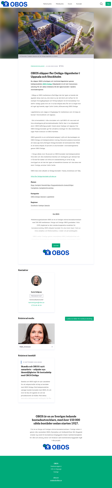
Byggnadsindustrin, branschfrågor (62, 185)
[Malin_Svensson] (36, 333)
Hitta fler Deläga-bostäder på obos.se (43, 176)
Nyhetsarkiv (47, 4)
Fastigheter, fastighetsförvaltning (42, 188)
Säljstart (43, 197)
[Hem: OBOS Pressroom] (14, 4)
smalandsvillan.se (56, 480)
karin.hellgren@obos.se (36, 302)
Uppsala (47, 205)
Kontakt (79, 4)
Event (70, 4)
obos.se (56, 477)
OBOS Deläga (47, 84)
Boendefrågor (46, 185)
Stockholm (34, 205)
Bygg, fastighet (36, 185)
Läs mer (56, 245)
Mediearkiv (60, 4)
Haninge (41, 205)
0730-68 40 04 (36, 305)
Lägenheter (50, 197)
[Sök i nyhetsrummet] (101, 3)
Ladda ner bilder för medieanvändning (79, 319)
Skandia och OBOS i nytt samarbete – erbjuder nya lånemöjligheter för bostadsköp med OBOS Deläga (36, 371)
